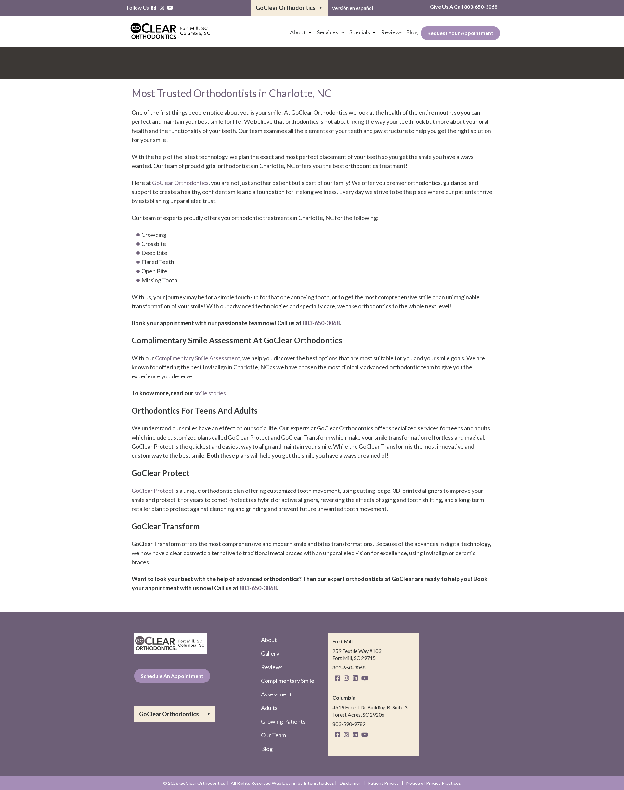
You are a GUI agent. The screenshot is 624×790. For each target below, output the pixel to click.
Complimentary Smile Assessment (197, 358)
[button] (289, 8)
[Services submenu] (342, 32)
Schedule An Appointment (172, 676)
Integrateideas (319, 783)
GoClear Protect (153, 490)
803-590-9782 (349, 724)
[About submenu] (310, 32)
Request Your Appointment (460, 33)
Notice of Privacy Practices (433, 783)
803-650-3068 (480, 7)
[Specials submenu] (374, 32)
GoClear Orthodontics (180, 182)
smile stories (210, 393)
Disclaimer (350, 783)
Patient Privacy (383, 783)
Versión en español (352, 8)
